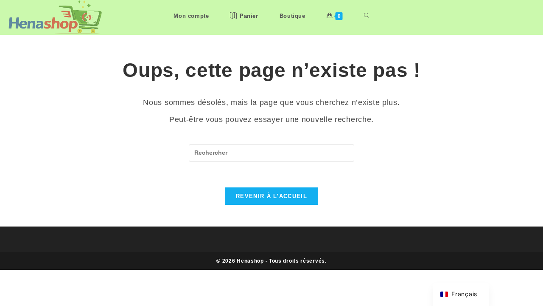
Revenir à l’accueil (271, 196)
